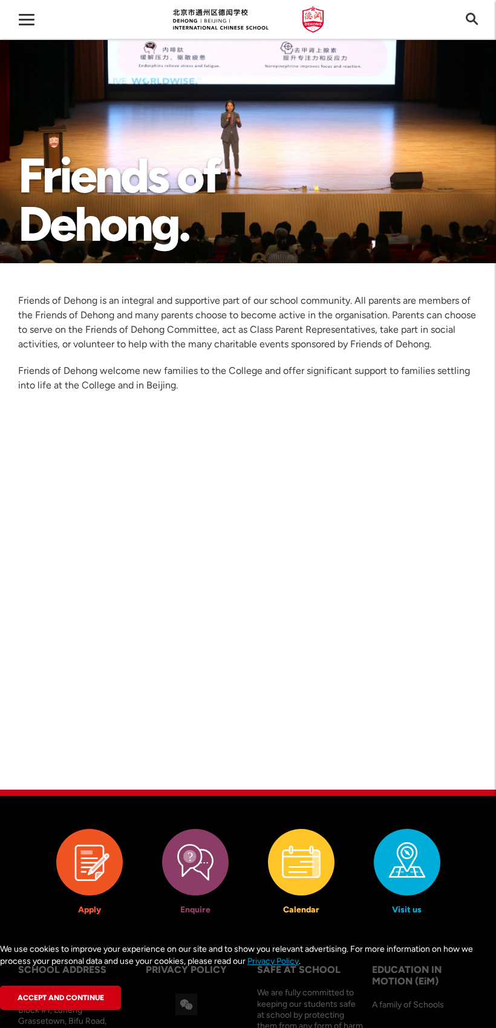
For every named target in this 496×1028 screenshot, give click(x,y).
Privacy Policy (273, 961)
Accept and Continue (61, 998)
